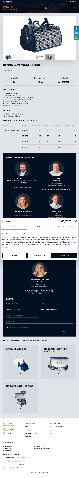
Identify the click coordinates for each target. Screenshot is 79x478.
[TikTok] (75, 1)
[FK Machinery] (14, 429)
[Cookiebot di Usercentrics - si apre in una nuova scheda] (62, 221)
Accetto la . (14, 468)
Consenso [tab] (13, 227)
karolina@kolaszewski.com (22, 216)
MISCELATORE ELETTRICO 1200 (20, 386)
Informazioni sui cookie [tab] (65, 227)
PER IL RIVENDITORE (30, 423)
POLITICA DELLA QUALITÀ (57, 427)
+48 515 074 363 (56, 216)
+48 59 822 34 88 (39, 446)
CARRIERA (27, 427)
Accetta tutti (64, 256)
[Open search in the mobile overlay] (46, 8)
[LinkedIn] (70, 1)
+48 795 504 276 (56, 183)
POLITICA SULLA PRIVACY (31, 433)
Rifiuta (14, 256)
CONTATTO (28, 437)
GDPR (51, 433)
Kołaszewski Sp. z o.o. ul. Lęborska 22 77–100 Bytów (9, 448)
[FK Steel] (14, 433)
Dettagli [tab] (39, 227)
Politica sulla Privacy (22, 328)
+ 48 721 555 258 (39, 284)
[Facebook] (66, 1)
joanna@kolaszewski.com (39, 286)
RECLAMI (52, 430)
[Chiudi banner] (76, 221)
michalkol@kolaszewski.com (22, 187)
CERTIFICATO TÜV (55, 423)
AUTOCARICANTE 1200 (16, 349)
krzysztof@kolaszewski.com (56, 185)
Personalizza (38, 256)
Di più (20, 374)
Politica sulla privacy (17, 468)
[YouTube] (73, 1)
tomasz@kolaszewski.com (56, 218)
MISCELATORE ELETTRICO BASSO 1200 (55, 350)
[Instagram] (68, 1)
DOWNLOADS (28, 430)
